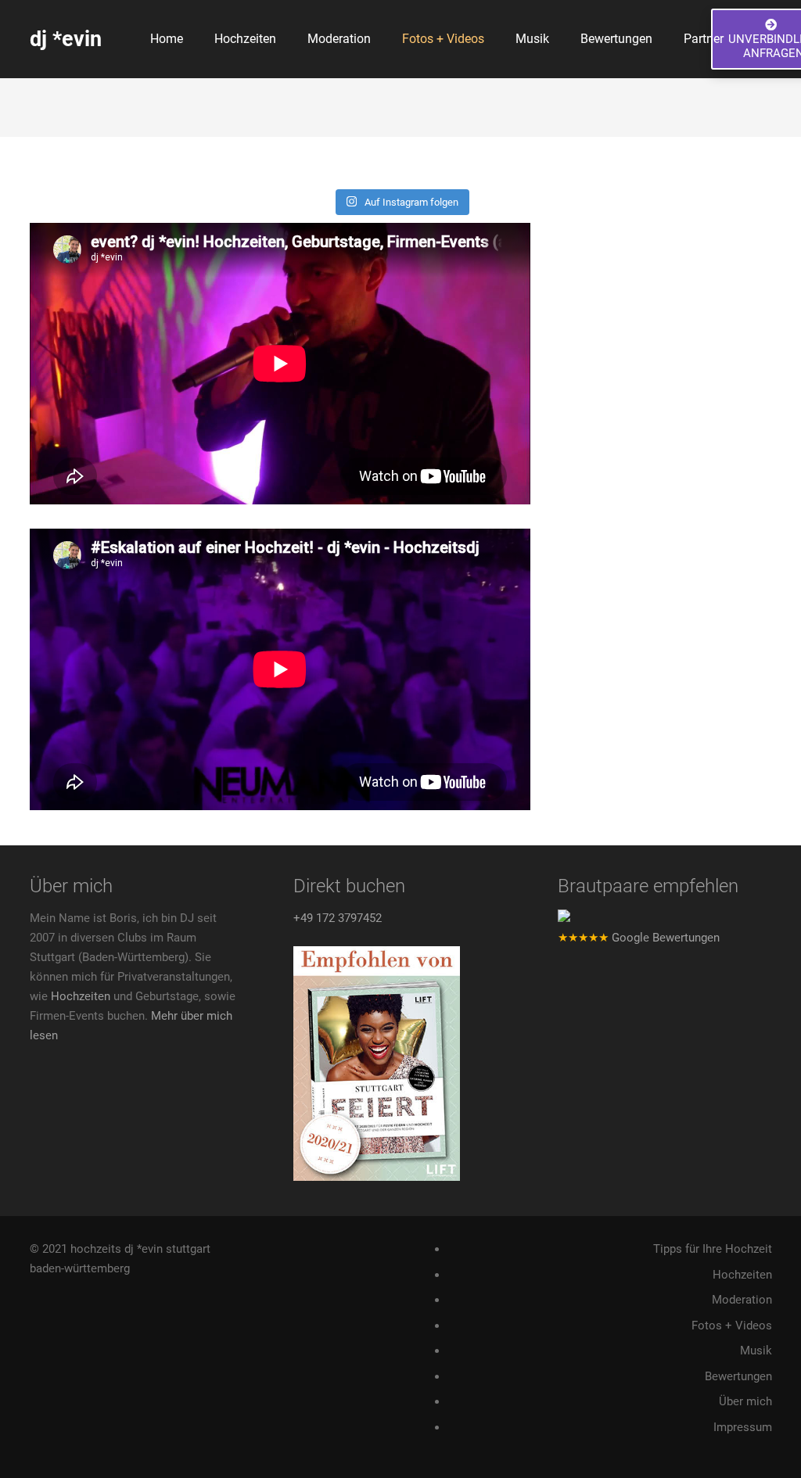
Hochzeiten (80, 996)
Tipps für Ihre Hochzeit (712, 1249)
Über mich (745, 1401)
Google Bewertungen (639, 938)
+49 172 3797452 (337, 918)
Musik (756, 1350)
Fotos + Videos (731, 1325)
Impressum (742, 1427)
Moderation (742, 1300)
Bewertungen (738, 1376)
